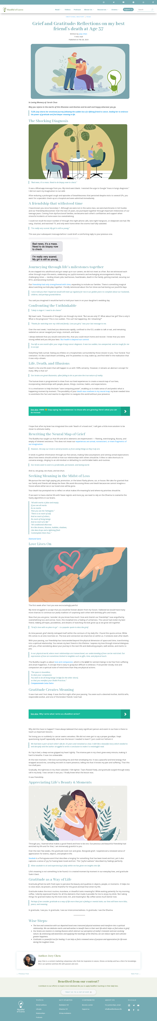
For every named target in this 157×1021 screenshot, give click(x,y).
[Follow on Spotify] (129, 1010)
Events (114, 9)
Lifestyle (38, 1009)
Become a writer (87, 1005)
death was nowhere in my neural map (93, 391)
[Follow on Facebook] (134, 1010)
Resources (101, 9)
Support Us (128, 9)
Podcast (77, 9)
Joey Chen (83, 34)
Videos (68, 9)
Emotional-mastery (75, 17)
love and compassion (63, 662)
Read (57, 9)
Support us (86, 1009)
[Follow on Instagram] (129, 1005)
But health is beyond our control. (74, 339)
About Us (88, 9)
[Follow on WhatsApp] (138, 1010)
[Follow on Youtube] (138, 1005)
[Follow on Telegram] (134, 1005)
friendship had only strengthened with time (51, 284)
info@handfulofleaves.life (113, 1009)
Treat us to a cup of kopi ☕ (78, 992)
